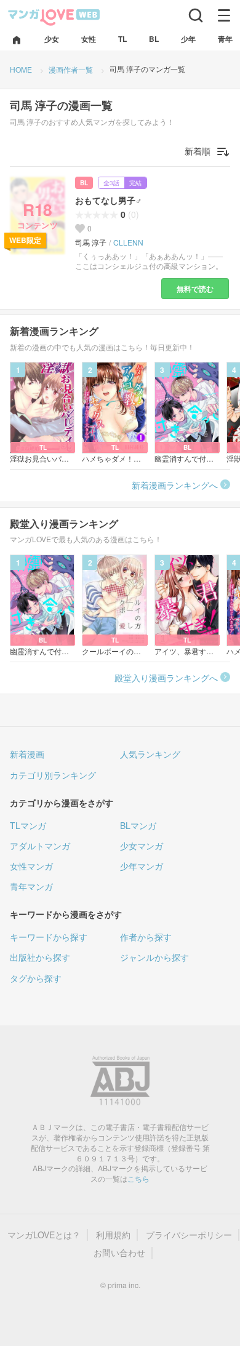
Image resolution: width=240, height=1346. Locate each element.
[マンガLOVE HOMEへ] (16, 40)
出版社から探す (40, 957)
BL (84, 182)
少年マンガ (141, 866)
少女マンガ (141, 845)
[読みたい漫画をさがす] (195, 15)
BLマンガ (138, 825)
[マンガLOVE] (54, 16)
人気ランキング (150, 754)
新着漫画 (27, 754)
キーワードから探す (48, 937)
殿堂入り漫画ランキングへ (166, 677)
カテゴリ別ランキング (53, 775)
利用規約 (113, 1235)
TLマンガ (28, 825)
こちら (138, 1178)
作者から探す (146, 937)
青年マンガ (31, 886)
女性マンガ (31, 866)
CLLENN (128, 242)
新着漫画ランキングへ (175, 485)
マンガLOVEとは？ (44, 1235)
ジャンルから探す (154, 957)
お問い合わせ (119, 1253)
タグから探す (36, 978)
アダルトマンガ (40, 845)
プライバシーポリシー (189, 1235)
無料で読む (195, 288)
